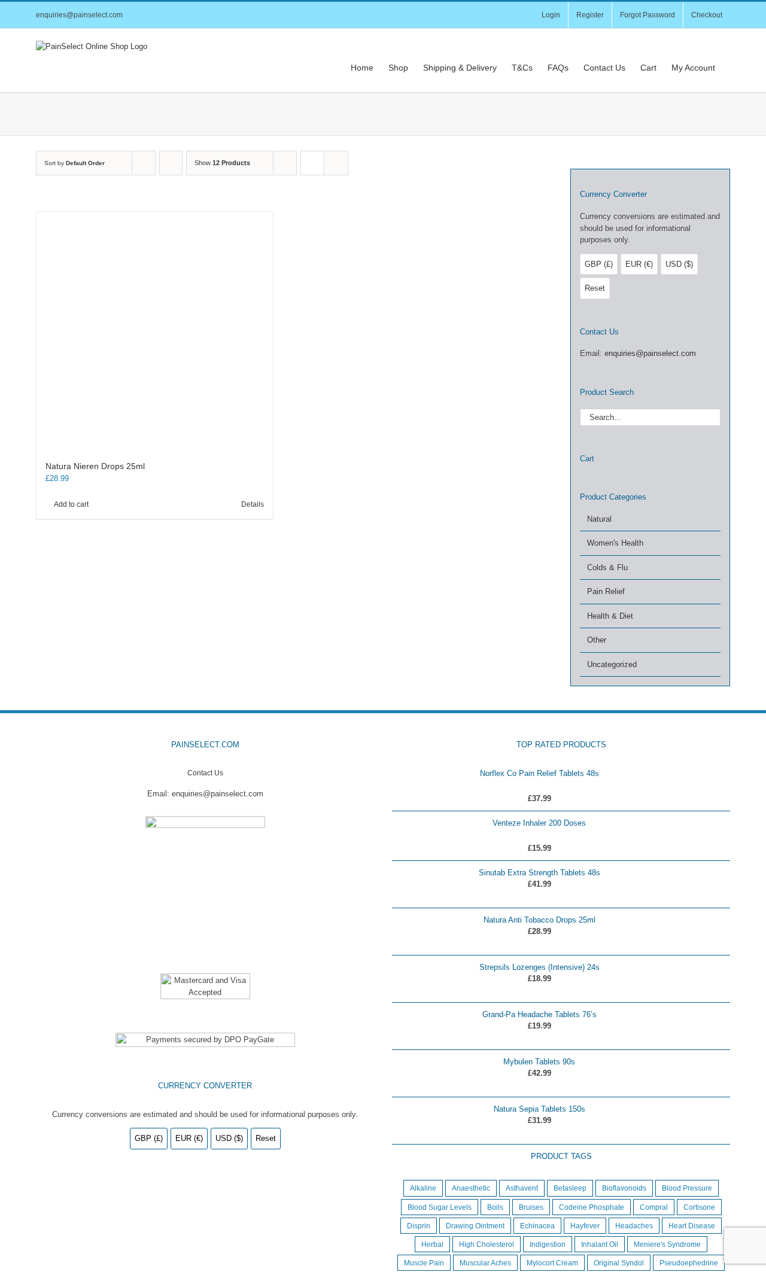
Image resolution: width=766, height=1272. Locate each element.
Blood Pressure (687, 1188)
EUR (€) (639, 264)
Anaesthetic (471, 1188)
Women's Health (615, 542)
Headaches (634, 1226)
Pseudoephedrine (688, 1263)
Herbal (432, 1244)
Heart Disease (691, 1226)
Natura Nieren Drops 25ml (95, 466)
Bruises (531, 1207)
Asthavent (522, 1188)
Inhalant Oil (599, 1244)
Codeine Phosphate (591, 1207)
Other (596, 639)
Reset (595, 288)
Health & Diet (610, 615)
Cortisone (699, 1207)
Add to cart (71, 504)
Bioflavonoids (624, 1188)
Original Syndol (619, 1263)
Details (252, 504)
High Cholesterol (486, 1244)
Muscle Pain (424, 1263)
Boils (495, 1207)
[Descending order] (171, 163)
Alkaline (423, 1188)
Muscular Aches (485, 1263)
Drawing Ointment (475, 1226)
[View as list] (336, 163)
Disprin (418, 1226)
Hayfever (585, 1226)
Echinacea (537, 1226)
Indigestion (548, 1244)
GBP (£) (599, 264)
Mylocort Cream (552, 1263)
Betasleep (570, 1188)
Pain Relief (606, 591)
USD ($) (679, 264)
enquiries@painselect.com (79, 15)
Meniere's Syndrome (667, 1244)
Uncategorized (612, 664)
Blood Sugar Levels (440, 1207)
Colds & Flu (607, 567)
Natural (599, 519)
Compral (654, 1207)
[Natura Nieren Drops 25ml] (155, 330)
